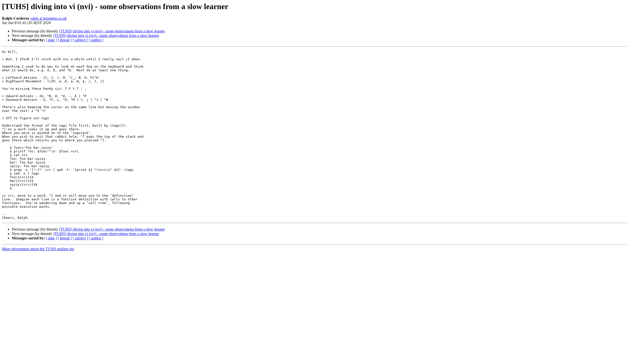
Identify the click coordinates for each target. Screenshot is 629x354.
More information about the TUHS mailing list (38, 249)
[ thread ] (65, 40)
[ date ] (51, 40)
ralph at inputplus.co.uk (48, 18)
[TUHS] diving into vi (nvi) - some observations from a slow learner (112, 31)
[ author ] (96, 40)
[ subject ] (80, 40)
